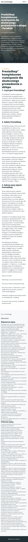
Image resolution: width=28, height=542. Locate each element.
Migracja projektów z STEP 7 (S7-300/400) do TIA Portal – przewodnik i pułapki (13, 366)
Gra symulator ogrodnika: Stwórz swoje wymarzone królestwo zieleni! (11, 408)
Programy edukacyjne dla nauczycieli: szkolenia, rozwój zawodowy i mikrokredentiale (13, 428)
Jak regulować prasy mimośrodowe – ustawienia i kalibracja (13, 369)
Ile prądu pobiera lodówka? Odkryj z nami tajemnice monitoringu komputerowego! (14, 503)
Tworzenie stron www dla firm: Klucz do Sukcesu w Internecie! (14, 530)
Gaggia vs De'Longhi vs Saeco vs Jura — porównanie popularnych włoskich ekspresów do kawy (14, 334)
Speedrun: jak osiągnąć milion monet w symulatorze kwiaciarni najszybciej (14, 419)
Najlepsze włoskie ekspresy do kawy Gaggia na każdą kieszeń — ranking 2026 (12, 331)
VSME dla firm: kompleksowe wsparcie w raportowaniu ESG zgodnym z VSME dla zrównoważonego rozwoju (11, 484)
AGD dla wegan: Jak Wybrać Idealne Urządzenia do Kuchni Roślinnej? (13, 461)
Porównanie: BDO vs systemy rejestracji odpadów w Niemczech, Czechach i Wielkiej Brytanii (13, 359)
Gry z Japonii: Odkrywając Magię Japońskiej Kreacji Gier (13, 394)
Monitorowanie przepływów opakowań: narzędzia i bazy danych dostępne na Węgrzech (14, 344)
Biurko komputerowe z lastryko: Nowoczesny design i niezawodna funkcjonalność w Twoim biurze (12, 438)
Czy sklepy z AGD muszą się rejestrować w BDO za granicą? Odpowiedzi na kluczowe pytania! (13, 454)
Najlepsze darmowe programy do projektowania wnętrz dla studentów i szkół (13, 405)
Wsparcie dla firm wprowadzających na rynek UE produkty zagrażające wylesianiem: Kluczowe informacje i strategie (13, 479)
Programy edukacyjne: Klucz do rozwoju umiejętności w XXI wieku (11, 425)
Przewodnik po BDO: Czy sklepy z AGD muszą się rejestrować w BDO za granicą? (13, 451)
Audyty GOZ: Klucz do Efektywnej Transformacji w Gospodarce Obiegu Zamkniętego (13, 492)
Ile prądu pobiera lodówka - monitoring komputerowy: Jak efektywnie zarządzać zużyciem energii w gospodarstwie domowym (13, 499)
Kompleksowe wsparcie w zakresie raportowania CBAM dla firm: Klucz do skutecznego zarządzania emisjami (13, 465)
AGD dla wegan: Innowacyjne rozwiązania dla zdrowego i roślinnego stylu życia (12, 458)
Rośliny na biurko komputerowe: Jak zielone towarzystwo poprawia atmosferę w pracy (11, 431)
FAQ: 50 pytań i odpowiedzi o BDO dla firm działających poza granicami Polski (11, 356)
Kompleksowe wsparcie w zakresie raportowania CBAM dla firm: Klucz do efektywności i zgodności (13, 469)
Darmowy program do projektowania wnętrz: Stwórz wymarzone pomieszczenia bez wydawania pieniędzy (13, 401)
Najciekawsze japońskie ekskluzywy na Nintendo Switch (13, 397)
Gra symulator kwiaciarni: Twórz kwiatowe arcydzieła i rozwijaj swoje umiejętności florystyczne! (11, 415)
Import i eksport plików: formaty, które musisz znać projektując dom (14, 448)
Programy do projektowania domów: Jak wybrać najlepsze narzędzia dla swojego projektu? (13, 445)
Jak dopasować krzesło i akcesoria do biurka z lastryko (12, 442)
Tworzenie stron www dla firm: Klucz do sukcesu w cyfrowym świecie (14, 527)
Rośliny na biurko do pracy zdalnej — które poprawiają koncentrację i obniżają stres (11, 434)
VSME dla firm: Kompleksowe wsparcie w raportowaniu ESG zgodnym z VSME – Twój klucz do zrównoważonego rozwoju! (13, 488)
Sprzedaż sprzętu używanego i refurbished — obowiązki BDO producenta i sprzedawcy (12, 337)
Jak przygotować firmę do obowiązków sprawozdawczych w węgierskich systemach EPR (13, 347)
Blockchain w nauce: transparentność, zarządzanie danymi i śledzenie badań (13, 378)
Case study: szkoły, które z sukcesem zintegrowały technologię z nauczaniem (13, 384)
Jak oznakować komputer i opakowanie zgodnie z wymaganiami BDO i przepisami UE (13, 340)
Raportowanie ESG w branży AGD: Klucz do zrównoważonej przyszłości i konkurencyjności (12, 524)
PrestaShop (5, 69)
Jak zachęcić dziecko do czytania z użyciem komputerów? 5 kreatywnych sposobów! (11, 517)
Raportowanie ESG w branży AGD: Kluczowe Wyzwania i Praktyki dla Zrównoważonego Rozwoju (14, 520)
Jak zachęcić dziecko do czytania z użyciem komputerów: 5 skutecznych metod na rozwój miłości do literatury (12, 514)
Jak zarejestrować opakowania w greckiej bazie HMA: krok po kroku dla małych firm (13, 350)
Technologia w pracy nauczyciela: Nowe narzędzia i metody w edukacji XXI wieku (14, 381)
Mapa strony (5, 318)
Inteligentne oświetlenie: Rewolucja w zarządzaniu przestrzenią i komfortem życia (13, 506)
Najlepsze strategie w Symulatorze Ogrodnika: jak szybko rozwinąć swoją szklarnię (13, 411)
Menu (24, 1)
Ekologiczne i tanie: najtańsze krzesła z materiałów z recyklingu (14, 391)
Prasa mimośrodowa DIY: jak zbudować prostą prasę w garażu (12, 372)
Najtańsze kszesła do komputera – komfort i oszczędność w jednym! (12, 388)
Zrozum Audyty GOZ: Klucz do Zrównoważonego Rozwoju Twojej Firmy (13, 495)
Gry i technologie (6, 2)
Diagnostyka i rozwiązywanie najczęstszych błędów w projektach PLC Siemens (14, 362)
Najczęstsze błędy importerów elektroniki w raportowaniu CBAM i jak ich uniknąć (12, 328)
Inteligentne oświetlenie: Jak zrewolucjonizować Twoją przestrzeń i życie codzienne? (13, 509)
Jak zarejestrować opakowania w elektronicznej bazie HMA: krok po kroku (13, 353)
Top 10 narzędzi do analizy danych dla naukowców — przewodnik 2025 (13, 375)
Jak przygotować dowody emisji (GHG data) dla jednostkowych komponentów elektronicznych (12, 325)
